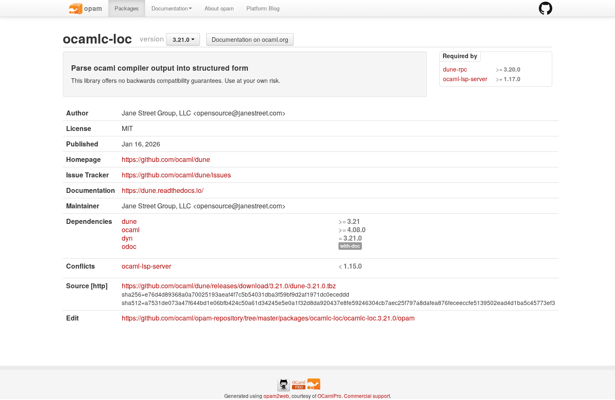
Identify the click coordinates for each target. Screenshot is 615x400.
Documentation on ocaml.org (250, 39)
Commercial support (367, 395)
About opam (219, 8)
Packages (127, 8)
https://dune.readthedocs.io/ (162, 190)
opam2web (276, 395)
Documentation (169, 8)
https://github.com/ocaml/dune (166, 159)
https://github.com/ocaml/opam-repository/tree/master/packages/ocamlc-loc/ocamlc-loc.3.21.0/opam (268, 318)
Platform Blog (262, 8)
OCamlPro (329, 395)
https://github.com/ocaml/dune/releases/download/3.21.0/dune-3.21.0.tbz (229, 285)
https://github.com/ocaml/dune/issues (176, 174)
